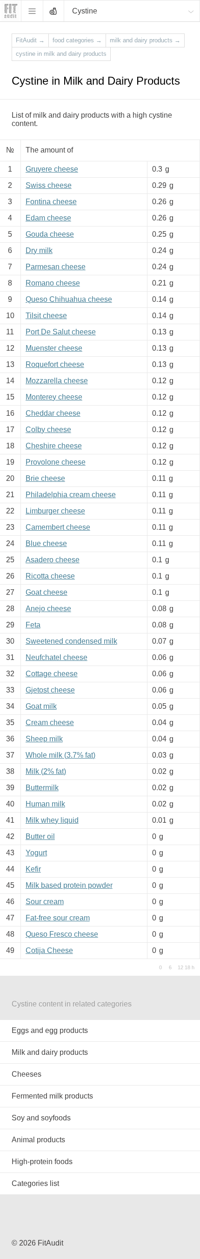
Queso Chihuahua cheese (69, 299)
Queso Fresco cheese (62, 934)
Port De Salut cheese (61, 332)
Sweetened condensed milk (71, 641)
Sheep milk (44, 739)
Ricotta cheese (50, 576)
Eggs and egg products (50, 1030)
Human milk (45, 804)
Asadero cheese (53, 560)
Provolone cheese (56, 462)
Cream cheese (50, 722)
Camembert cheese (58, 527)
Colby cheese (48, 429)
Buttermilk (42, 788)
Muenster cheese (54, 348)
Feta (33, 625)
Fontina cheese (51, 202)
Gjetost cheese (50, 690)
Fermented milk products (52, 1096)
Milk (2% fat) (46, 771)
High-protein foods (42, 1162)
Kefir (33, 869)
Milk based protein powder (69, 885)
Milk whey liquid (52, 820)
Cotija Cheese (49, 950)
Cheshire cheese (54, 446)
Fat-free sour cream (58, 918)
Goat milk (41, 706)
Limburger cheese (55, 511)
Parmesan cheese (56, 267)
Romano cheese (53, 283)
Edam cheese (48, 218)
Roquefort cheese (55, 364)
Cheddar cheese (53, 413)
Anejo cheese (48, 609)
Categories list (35, 1183)
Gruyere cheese (52, 169)
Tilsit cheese (46, 316)
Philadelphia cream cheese (71, 495)
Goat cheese (46, 592)
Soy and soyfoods (41, 1118)
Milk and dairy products (50, 1052)
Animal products (38, 1140)
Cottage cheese (52, 674)
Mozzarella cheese (57, 381)
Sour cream (45, 902)
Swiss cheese (49, 185)
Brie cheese (45, 478)
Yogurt (36, 853)
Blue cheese (46, 543)
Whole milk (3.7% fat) (60, 755)
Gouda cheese (50, 234)
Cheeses (26, 1074)
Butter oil (40, 836)
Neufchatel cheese (56, 657)
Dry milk (39, 250)
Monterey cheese (54, 397)
